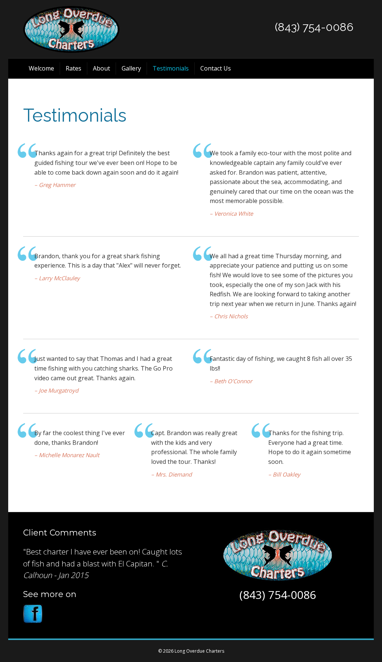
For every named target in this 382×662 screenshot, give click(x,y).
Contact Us (215, 68)
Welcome (41, 68)
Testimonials (171, 68)
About (101, 68)
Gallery (131, 68)
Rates (73, 68)
